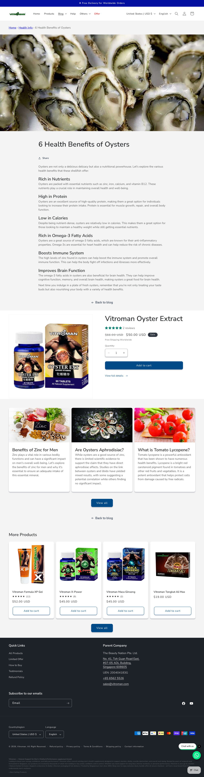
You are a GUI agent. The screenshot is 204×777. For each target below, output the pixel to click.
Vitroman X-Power (70, 592)
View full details (114, 375)
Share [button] (45, 158)
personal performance (161, 764)
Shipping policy (113, 746)
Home (12, 28)
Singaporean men (96, 766)
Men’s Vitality (39, 759)
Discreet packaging (61, 766)
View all (102, 503)
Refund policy (56, 746)
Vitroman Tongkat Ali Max (169, 592)
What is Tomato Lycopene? (164, 449)
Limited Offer (16, 659)
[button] (62, 13)
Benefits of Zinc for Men (35, 449)
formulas (25, 766)
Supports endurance (37, 766)
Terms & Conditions (93, 746)
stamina (123, 761)
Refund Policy (16, 677)
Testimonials (16, 671)
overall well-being (159, 761)
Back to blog (104, 302)
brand (69, 759)
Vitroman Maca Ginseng (120, 592)
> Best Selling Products (18, 772)
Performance (52, 759)
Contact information (134, 746)
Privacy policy (73, 746)
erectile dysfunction (140, 761)
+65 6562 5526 (113, 678)
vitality (129, 761)
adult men (64, 764)
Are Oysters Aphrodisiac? (99, 449)
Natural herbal (15, 766)
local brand (178, 766)
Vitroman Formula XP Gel (27, 592)
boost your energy (24, 761)
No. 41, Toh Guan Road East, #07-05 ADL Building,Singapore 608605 (121, 663)
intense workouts (143, 764)
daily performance (51, 761)
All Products (16, 653)
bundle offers (144, 766)
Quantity (109, 345)
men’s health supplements (94, 761)
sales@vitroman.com (116, 684)
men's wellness (25, 768)
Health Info (26, 28)
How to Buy (15, 665)
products (34, 764)
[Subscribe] (68, 703)
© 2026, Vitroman (17, 746)
